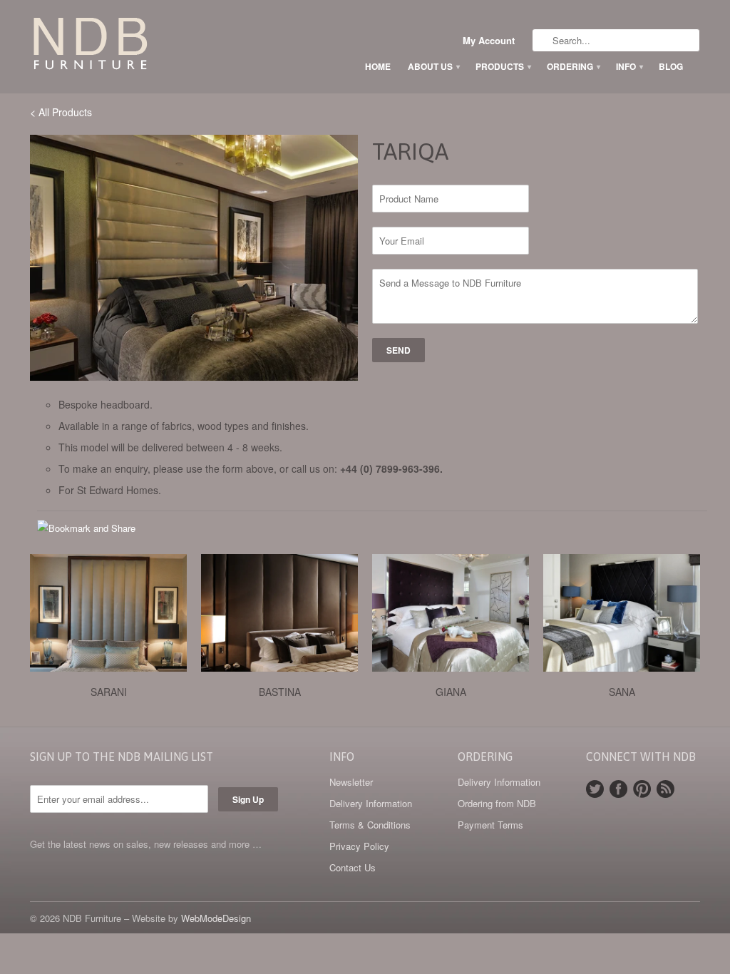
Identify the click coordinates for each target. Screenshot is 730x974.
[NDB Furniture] (137, 46)
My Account (489, 40)
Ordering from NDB (497, 803)
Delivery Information (370, 803)
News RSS (665, 789)
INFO (629, 66)
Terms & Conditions (370, 824)
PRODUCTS (502, 66)
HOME (378, 66)
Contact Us (352, 867)
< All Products (61, 112)
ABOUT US (433, 66)
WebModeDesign (216, 918)
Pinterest (642, 789)
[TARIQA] (194, 258)
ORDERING (573, 66)
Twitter (595, 789)
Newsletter (351, 782)
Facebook (618, 789)
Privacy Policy (359, 846)
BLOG (671, 66)
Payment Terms (490, 824)
